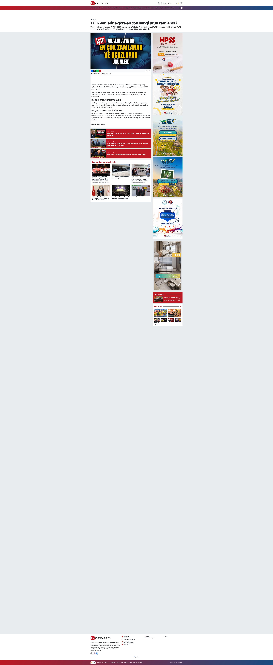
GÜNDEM (93, 8)
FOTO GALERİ (101, 8)
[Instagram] (94, 653)
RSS (93, 662)
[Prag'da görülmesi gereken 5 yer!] (160, 313)
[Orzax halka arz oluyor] (141, 190)
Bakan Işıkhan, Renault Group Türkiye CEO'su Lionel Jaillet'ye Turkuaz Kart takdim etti (100, 198)
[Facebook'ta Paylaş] (92, 71)
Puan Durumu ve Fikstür (129, 639)
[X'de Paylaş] (94, 71)
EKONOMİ (115, 8)
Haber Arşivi (126, 644)
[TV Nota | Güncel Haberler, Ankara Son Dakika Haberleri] (100, 3)
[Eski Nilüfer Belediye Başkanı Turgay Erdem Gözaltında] (178, 320)
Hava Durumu (127, 636)
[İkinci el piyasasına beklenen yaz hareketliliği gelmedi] (121, 170)
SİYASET (108, 8)
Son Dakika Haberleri (128, 642)
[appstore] (136, 657)
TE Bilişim (180, 662)
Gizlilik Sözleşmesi (150, 638)
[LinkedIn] (97, 653)
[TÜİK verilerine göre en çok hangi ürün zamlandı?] (121, 51)
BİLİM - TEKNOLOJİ (149, 8)
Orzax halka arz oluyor (138, 196)
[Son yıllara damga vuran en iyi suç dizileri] (174, 313)
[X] (92, 653)
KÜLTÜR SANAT (138, 8)
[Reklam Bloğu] (167, 53)
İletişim (166, 636)
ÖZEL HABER (160, 8)
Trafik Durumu (127, 638)
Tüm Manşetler (127, 641)
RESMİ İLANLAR (169, 8)
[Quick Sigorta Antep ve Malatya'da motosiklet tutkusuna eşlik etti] (121, 190)
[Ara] (180, 8)
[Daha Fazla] (100, 71)
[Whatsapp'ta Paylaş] (97, 71)
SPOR (130, 8)
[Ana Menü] (182, 8)
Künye (147, 636)
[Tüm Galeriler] (180, 306)
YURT (126, 8)
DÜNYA (121, 8)
